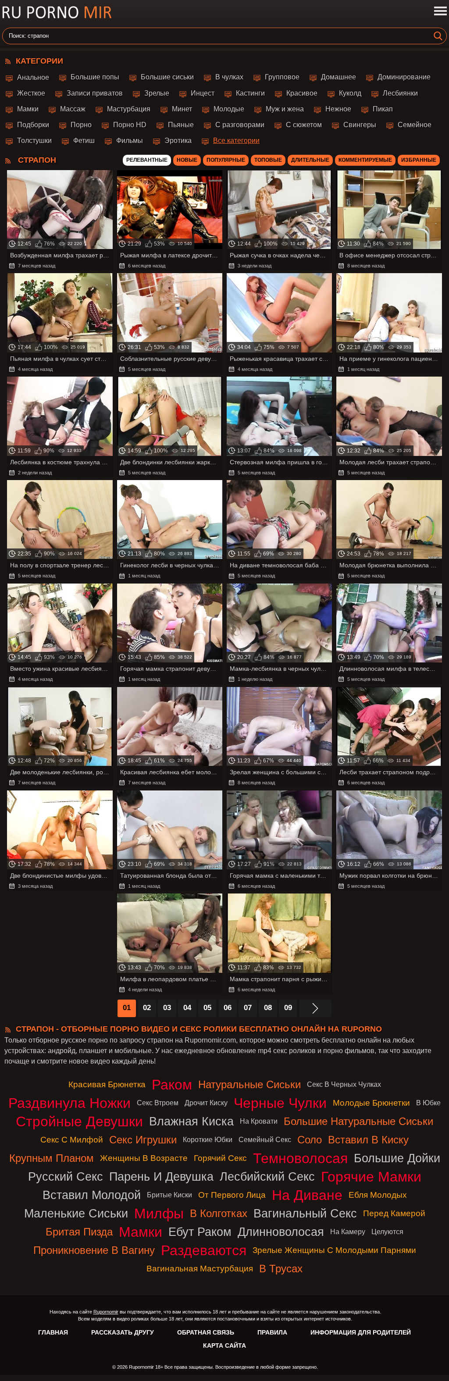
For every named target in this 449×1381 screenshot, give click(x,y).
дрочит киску (206, 1103)
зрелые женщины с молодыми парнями (334, 1250)
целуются (387, 1231)
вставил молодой (92, 1195)
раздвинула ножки (69, 1103)
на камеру (347, 1231)
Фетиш (84, 140)
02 (147, 1008)
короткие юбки (207, 1139)
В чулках (229, 77)
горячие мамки (371, 1177)
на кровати (259, 1121)
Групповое (282, 77)
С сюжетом (304, 124)
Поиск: (17, 36)
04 (187, 1008)
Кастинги (250, 93)
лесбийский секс (267, 1176)
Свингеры (359, 124)
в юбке (428, 1103)
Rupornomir (105, 1311)
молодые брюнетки (371, 1102)
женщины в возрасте (144, 1158)
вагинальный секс (305, 1213)
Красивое (301, 93)
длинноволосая (281, 1232)
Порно (81, 124)
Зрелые (156, 93)
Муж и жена (285, 109)
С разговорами (239, 124)
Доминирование (404, 77)
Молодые (229, 109)
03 (167, 1008)
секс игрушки (143, 1140)
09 (288, 1008)
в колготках (218, 1213)
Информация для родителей (360, 1332)
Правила (272, 1332)
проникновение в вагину (94, 1250)
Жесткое (31, 93)
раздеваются (203, 1250)
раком (172, 1085)
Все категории (236, 140)
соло (309, 1140)
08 (268, 1008)
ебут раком (200, 1232)
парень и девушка (161, 1176)
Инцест (202, 93)
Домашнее (338, 77)
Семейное (414, 124)
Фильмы (129, 140)
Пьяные (181, 124)
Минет (182, 109)
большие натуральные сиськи (358, 1121)
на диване (307, 1195)
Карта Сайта (224, 1345)
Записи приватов (95, 93)
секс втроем (157, 1103)
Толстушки (34, 140)
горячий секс (220, 1158)
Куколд (350, 93)
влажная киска (191, 1121)
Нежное (338, 109)
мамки (140, 1232)
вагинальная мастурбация (199, 1268)
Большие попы (95, 77)
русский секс (65, 1176)
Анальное (33, 77)
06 (228, 1008)
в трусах (281, 1268)
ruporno (57, 12)
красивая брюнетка (107, 1084)
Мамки (28, 109)
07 (248, 1008)
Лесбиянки (400, 93)
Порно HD (129, 124)
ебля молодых (378, 1194)
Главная (53, 1332)
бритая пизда (79, 1232)
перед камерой (394, 1213)
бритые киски (169, 1195)
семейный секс (265, 1139)
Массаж (73, 109)
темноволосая (300, 1158)
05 (207, 1008)
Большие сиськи (167, 77)
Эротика (178, 140)
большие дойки (397, 1158)
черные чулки (280, 1103)
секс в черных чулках (344, 1084)
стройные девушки (79, 1121)
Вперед (315, 1008)
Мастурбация (128, 109)
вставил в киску (368, 1140)
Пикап (383, 109)
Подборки (33, 124)
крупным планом (51, 1158)
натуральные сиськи (249, 1084)
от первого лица (232, 1194)
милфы (159, 1214)
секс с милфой (71, 1139)
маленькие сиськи (76, 1213)
